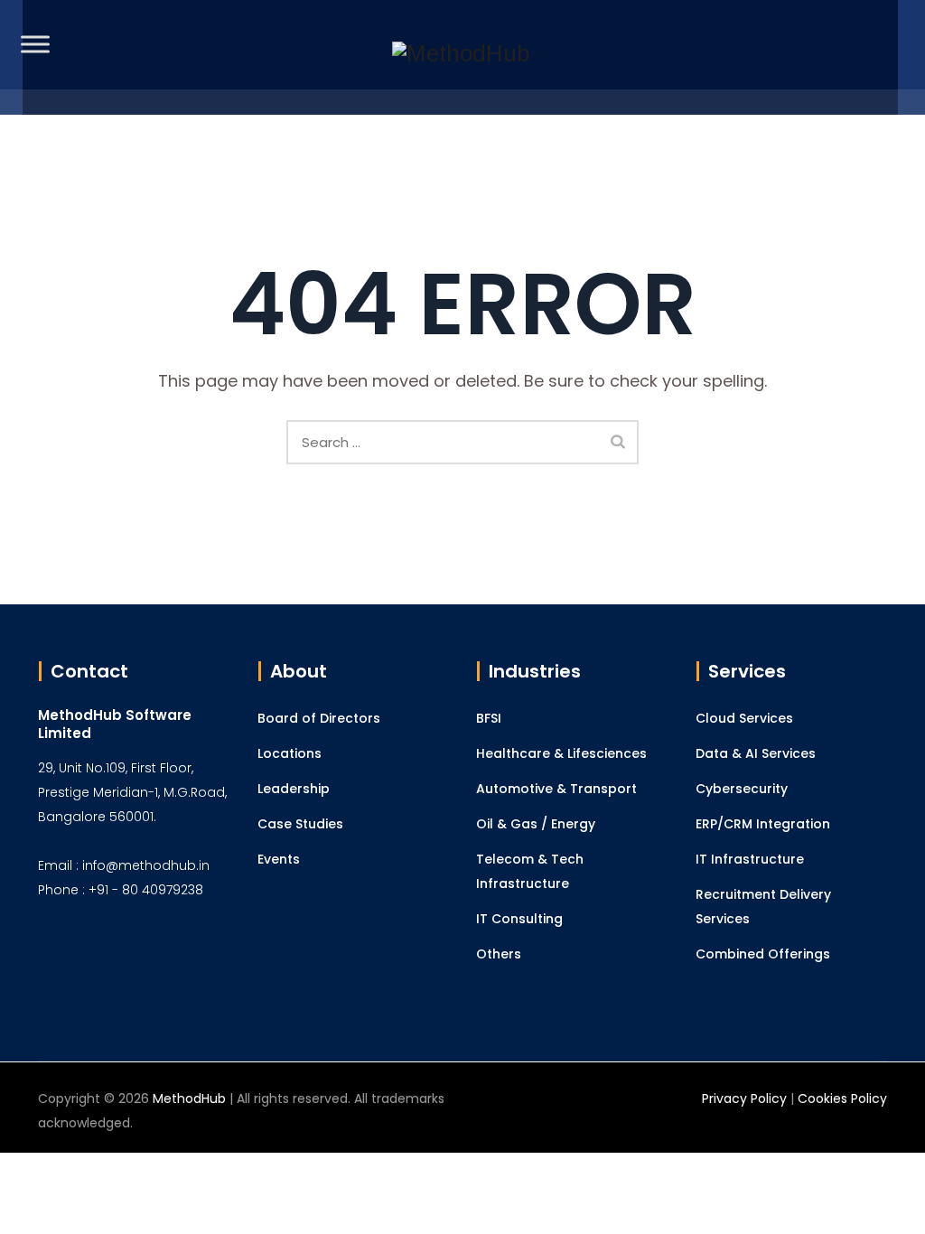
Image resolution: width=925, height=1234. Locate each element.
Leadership (293, 789)
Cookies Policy (842, 1098)
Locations (289, 753)
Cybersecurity (742, 789)
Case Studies (300, 824)
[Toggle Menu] (35, 43)
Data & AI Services (756, 753)
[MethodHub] (460, 57)
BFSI (488, 718)
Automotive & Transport (556, 789)
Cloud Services (744, 718)
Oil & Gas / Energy (535, 824)
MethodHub (189, 1098)
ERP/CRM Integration (763, 824)
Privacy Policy (744, 1098)
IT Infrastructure (750, 859)
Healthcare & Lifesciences (561, 753)
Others (498, 954)
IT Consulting (519, 919)
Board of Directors (318, 718)
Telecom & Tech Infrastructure (530, 871)
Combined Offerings (763, 954)
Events (278, 859)
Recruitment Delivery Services (763, 906)
